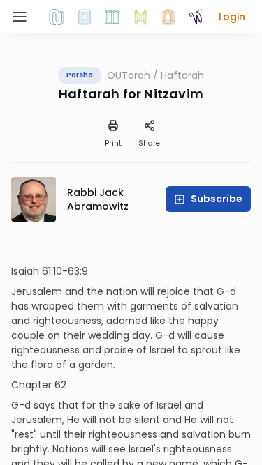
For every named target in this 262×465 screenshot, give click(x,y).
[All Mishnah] (84, 17)
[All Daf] (168, 17)
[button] (232, 16)
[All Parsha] (140, 17)
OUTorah (128, 75)
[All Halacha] (112, 17)
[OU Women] (196, 17)
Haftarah (182, 75)
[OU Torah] (56, 17)
